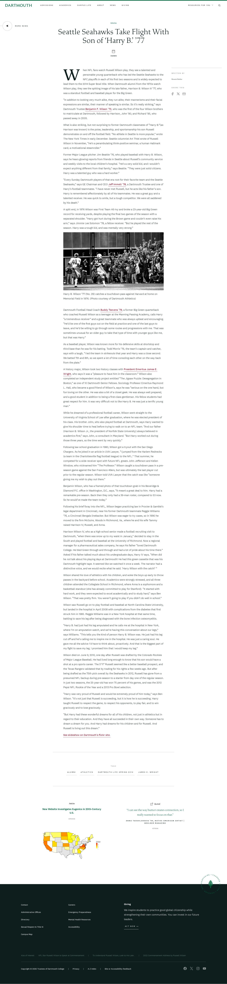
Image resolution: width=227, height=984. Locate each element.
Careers (71, 905)
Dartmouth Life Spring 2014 (116, 772)
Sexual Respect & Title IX (32, 927)
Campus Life (84, 5)
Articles (113, 23)
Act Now (130, 926)
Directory (25, 919)
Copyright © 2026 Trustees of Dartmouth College (42, 969)
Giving (125, 5)
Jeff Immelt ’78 (117, 184)
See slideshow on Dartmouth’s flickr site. (86, 735)
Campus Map (26, 934)
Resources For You (199, 5)
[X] (191, 969)
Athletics (87, 772)
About (100, 5)
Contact (24, 905)
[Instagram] (198, 969)
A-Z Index (92, 969)
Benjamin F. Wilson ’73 (98, 109)
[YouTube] (204, 969)
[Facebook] (185, 969)
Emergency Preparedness (79, 912)
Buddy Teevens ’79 (111, 310)
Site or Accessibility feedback (118, 969)
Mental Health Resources (79, 919)
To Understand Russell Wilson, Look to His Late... (114, 955)
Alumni (71, 772)
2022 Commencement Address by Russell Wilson (164, 955)
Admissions (46, 5)
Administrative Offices (31, 912)
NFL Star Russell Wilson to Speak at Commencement (61, 955)
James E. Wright (148, 772)
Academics (65, 5)
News (113, 5)
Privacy (76, 969)
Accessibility (74, 927)
